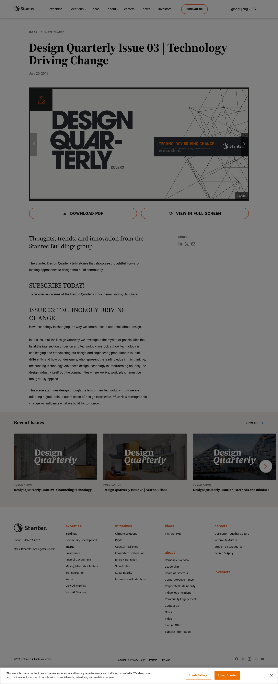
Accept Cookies (227, 675)
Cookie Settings (198, 675)
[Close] (271, 675)
